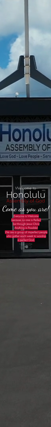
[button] (25, 247)
